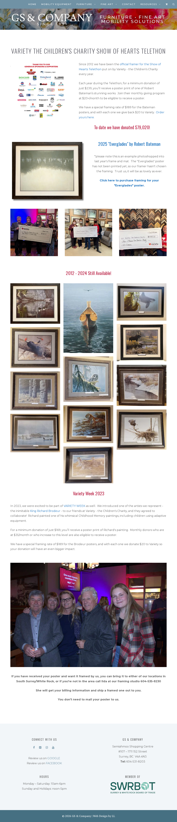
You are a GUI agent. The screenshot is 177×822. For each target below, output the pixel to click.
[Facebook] (33, 746)
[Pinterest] (40, 746)
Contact (129, 4)
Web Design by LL (104, 816)
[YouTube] (53, 746)
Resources (149, 4)
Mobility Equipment (56, 4)
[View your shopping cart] (166, 4)
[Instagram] (46, 746)
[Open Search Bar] (173, 4)
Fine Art (107, 4)
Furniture (84, 4)
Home (32, 4)
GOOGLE (53, 758)
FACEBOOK (54, 763)
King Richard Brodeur (45, 511)
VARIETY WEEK (74, 506)
